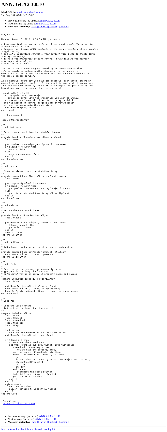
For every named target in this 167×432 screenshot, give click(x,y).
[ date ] (34, 26)
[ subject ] (53, 26)
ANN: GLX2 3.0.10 (49, 20)
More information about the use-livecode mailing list (28, 429)
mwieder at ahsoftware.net (30, 12)
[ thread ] (43, 26)
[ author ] (63, 26)
